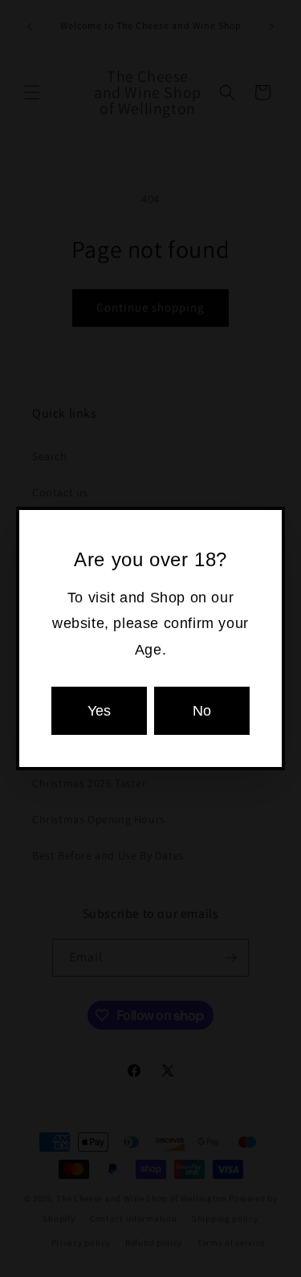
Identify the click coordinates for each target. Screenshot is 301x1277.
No (202, 711)
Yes (99, 711)
